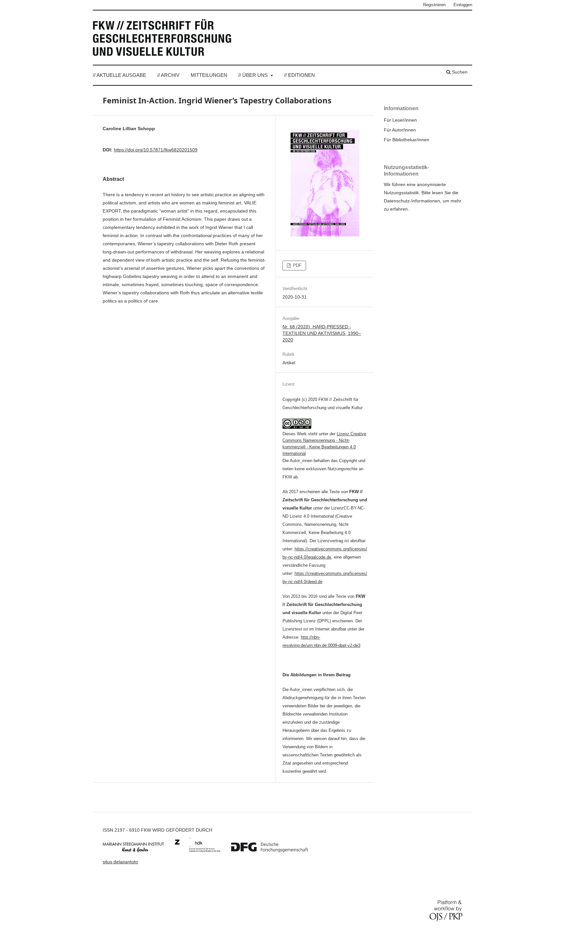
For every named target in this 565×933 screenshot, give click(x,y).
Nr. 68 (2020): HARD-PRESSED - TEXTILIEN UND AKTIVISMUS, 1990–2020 (321, 333)
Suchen (459, 72)
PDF (296, 265)
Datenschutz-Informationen (412, 200)
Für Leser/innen (400, 120)
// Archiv (168, 75)
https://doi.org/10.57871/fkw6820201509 (155, 149)
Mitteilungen (209, 75)
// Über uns (253, 75)
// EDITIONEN (299, 75)
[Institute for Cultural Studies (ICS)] (202, 850)
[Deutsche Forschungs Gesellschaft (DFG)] (274, 850)
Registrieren (434, 4)
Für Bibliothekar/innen (406, 139)
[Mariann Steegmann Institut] (138, 850)
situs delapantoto (120, 861)
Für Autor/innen (400, 129)
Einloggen (463, 4)
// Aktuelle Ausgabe (119, 75)
